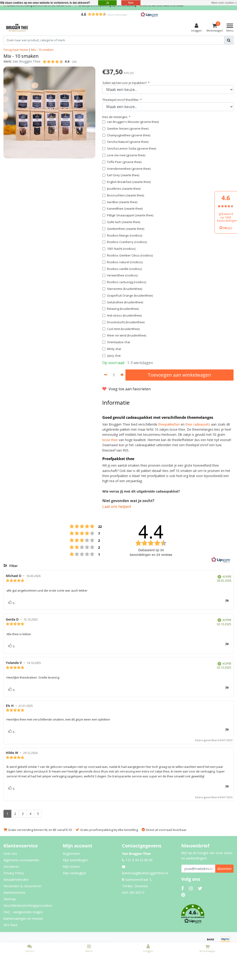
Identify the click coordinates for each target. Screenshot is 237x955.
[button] (118, 14)
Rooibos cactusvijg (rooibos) (126, 282)
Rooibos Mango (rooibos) (124, 235)
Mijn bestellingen (75, 860)
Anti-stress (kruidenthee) (124, 315)
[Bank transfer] (212, 941)
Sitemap (9, 899)
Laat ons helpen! (116, 506)
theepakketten (169, 424)
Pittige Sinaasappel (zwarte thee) (130, 215)
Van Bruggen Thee (27, 61)
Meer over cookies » (224, 2)
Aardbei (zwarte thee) (122, 202)
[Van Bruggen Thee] (17, 28)
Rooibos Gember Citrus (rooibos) (130, 255)
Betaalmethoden (16, 879)
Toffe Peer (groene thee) (124, 162)
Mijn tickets (71, 866)
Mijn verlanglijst (74, 873)
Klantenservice (14, 892)
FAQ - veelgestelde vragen (23, 912)
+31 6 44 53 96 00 (139, 860)
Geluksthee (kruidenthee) (125, 302)
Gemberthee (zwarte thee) (125, 229)
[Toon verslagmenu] (227, 601)
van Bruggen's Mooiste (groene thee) (133, 122)
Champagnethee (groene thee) (128, 135)
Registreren (71, 853)
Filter (13, 566)
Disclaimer (11, 866)
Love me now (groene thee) (126, 155)
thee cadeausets (197, 424)
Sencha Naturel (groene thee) (127, 142)
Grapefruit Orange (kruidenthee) (130, 295)
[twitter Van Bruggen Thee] (200, 888)
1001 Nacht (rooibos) (121, 249)
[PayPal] (227, 941)
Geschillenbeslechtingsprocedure (27, 905)
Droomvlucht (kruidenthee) (125, 322)
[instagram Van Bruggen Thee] (191, 888)
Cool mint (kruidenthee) (123, 329)
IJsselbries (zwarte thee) (123, 188)
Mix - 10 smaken (42, 50)
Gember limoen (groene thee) (127, 128)
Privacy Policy (13, 873)
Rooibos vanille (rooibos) (124, 269)
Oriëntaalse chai (118, 342)
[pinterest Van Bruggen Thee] (183, 895)
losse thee (110, 440)
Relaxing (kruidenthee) (123, 309)
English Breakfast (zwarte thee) (129, 182)
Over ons (10, 853)
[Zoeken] (229, 40)
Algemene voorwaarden (21, 860)
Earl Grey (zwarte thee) (123, 175)
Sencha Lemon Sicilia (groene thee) (131, 148)
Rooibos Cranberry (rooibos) (127, 242)
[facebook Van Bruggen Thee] (182, 888)
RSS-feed (10, 925)
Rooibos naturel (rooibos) (125, 262)
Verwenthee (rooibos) (122, 275)
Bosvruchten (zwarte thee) (125, 195)
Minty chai (114, 349)
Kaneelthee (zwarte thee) (125, 208)
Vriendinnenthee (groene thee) (128, 169)
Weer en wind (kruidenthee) (126, 335)
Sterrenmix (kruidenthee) (124, 289)
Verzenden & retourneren (22, 886)
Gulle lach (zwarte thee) (123, 222)
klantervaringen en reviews (23, 918)
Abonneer (224, 868)
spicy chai (114, 355)
